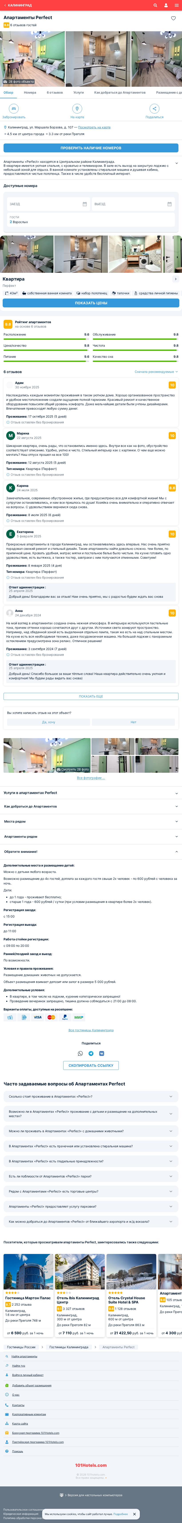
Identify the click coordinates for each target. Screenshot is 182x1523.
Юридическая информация (20, 1513)
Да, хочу (48, 722)
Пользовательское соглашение (23, 1509)
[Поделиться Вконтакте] (101, 1053)
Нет (133, 722)
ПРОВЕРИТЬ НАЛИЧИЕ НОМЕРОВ (91, 148)
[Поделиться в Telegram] (91, 1053)
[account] (166, 5)
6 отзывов (55, 92)
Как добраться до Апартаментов (120, 92)
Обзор (8, 92)
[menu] (176, 5)
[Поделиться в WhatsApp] (80, 1053)
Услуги (78, 92)
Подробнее (120, 1514)
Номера (30, 92)
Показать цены (91, 303)
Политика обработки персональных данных (31, 1518)
